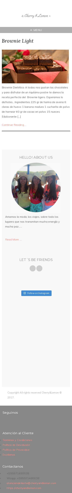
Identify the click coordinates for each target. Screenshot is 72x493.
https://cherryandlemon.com (24, 488)
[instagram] (9, 421)
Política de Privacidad (16, 449)
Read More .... (13, 239)
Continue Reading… (14, 124)
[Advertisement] (36, 342)
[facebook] (5, 421)
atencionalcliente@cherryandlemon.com (31, 483)
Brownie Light (17, 41)
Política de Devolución (16, 445)
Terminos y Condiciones (17, 440)
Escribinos (9, 454)
